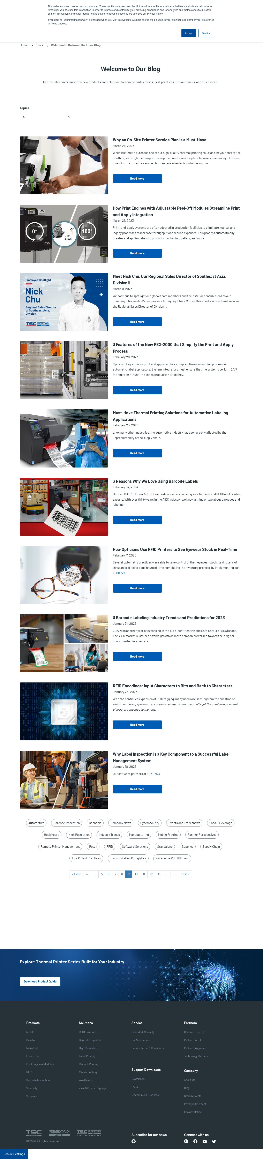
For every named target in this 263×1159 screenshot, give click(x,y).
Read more (137, 178)
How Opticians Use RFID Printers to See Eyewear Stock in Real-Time (175, 549)
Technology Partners (196, 1056)
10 (137, 874)
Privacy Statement (195, 1104)
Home (24, 45)
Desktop (31, 1040)
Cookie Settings (14, 1154)
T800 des (119, 573)
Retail (93, 846)
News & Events (192, 1096)
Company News (121, 823)
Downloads (138, 1079)
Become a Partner (194, 1032)
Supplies (187, 846)
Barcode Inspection (66, 823)
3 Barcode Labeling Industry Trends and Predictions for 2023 (169, 617)
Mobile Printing (168, 834)
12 (152, 874)
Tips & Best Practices (86, 858)
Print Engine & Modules (40, 1064)
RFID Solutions (87, 1032)
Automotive (36, 823)
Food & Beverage (220, 823)
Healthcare (51, 834)
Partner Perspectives (202, 834)
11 (145, 874)
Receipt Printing (88, 1064)
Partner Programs (194, 1048)
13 (160, 874)
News (39, 45)
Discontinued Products (145, 1095)
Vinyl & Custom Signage (92, 1088)
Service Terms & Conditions (148, 1048)
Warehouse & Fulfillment (172, 858)
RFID (109, 846)
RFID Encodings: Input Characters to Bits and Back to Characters (172, 685)
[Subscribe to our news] (134, 1141)
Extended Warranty (143, 1032)
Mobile (30, 1032)
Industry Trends (109, 834)
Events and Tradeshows (184, 823)
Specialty (31, 1088)
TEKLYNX (153, 774)
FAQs (135, 1087)
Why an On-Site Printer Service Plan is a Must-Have (159, 139)
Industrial (32, 1048)
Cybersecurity (149, 823)
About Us (189, 1080)
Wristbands (85, 1080)
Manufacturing (139, 834)
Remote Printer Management (60, 846)
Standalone (165, 846)
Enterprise (32, 1056)
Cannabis (95, 823)
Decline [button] (206, 33)
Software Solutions (135, 846)
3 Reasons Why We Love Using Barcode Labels (155, 481)
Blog (186, 1088)
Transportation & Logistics (128, 858)
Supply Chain (211, 846)
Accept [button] (189, 33)
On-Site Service (141, 1040)
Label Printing (87, 1056)
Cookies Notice (193, 1112)
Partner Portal (192, 1040)
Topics (24, 108)
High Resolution (79, 834)
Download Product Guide (40, 981)
